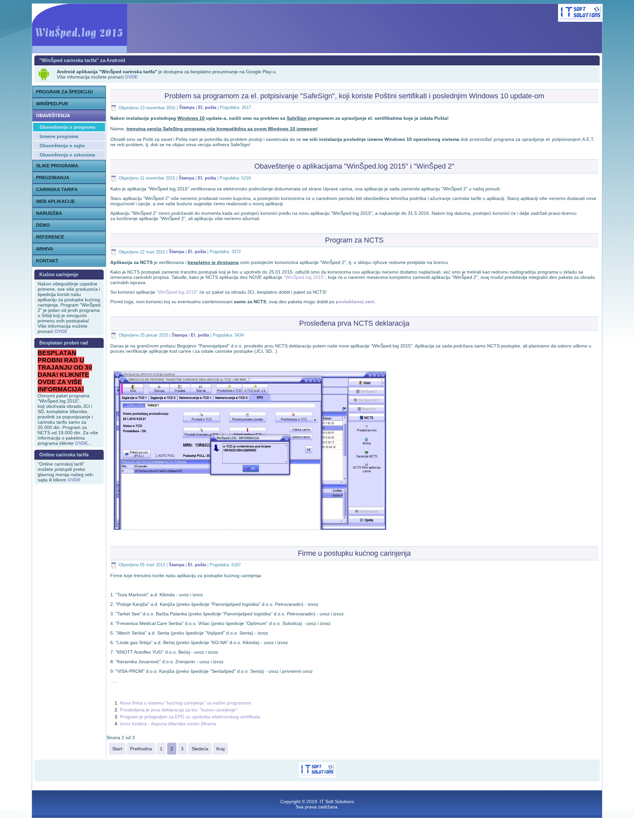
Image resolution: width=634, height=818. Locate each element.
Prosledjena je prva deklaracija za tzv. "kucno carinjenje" (178, 709)
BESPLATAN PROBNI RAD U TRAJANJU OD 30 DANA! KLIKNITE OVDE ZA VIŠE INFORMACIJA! (65, 371)
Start (117, 748)
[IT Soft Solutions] (580, 13)
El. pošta (208, 107)
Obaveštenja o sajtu (62, 145)
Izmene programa (59, 136)
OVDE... (83, 443)
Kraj (220, 748)
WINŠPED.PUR (52, 103)
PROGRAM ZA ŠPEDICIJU (64, 91)
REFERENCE (50, 237)
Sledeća (200, 748)
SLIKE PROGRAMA (57, 165)
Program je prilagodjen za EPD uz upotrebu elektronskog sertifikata (190, 716)
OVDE (74, 479)
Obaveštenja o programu (67, 127)
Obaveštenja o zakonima (67, 154)
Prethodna (141, 748)
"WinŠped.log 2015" (304, 277)
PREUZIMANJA (52, 177)
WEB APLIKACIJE (55, 201)
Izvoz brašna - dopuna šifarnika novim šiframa (168, 723)
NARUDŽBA (49, 213)
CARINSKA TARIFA (57, 189)
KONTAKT (47, 260)
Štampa (187, 107)
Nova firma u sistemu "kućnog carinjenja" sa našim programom (185, 702)
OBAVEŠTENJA (53, 115)
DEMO (43, 225)
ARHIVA (44, 248)
